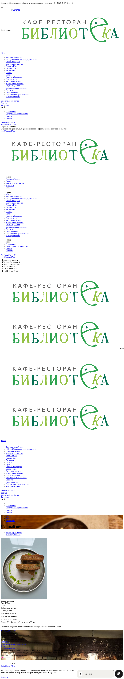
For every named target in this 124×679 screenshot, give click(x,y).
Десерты (9, 90)
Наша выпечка (12, 92)
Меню (3, 53)
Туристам (5, 105)
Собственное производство (17, 94)
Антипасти (10, 70)
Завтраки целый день (14, 57)
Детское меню (11, 79)
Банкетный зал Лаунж (10, 101)
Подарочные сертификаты (17, 114)
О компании (11, 112)
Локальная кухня (13, 62)
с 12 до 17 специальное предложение (21, 59)
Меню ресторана (13, 97)
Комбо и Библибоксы (14, 84)
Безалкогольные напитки (16, 88)
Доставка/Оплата (8, 122)
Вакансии (5, 642)
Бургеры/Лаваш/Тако (14, 64)
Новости (9, 118)
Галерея (9, 116)
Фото (3, 646)
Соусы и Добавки (13, 86)
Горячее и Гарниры (14, 77)
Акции (4, 103)
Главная (9, 516)
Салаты (9, 73)
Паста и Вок (11, 68)
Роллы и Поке (11, 66)
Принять (4, 677)
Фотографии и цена (14, 533)
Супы (8, 75)
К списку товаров (13, 535)
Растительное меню (14, 81)
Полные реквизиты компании (13, 644)
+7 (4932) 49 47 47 (8, 124)
